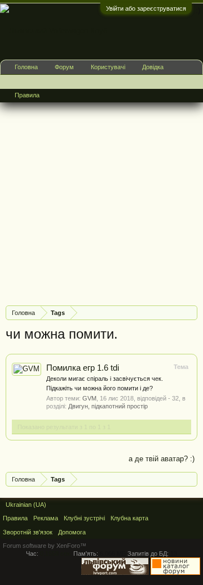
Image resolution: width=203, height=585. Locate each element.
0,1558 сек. (56, 553)
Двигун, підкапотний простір (108, 406)
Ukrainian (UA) (26, 504)
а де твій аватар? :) (162, 458)
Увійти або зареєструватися (146, 8)
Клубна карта (129, 518)
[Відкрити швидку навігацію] (190, 312)
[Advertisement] (101, 195)
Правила (27, 95)
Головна (26, 67)
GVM (89, 398)
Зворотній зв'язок (27, 532)
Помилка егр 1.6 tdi (82, 367)
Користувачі (108, 67)
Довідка (153, 67)
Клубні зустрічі (84, 518)
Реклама (45, 518)
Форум (64, 67)
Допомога (72, 532)
